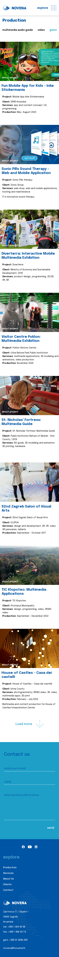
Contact (8, 890)
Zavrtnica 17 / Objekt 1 (15, 912)
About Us (8, 879)
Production (10, 867)
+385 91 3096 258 (18, 940)
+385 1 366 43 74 (17, 932)
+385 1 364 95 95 (16, 927)
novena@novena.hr (14, 948)
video (41, 30)
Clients (7, 884)
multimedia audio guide (17, 30)
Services (8, 873)
